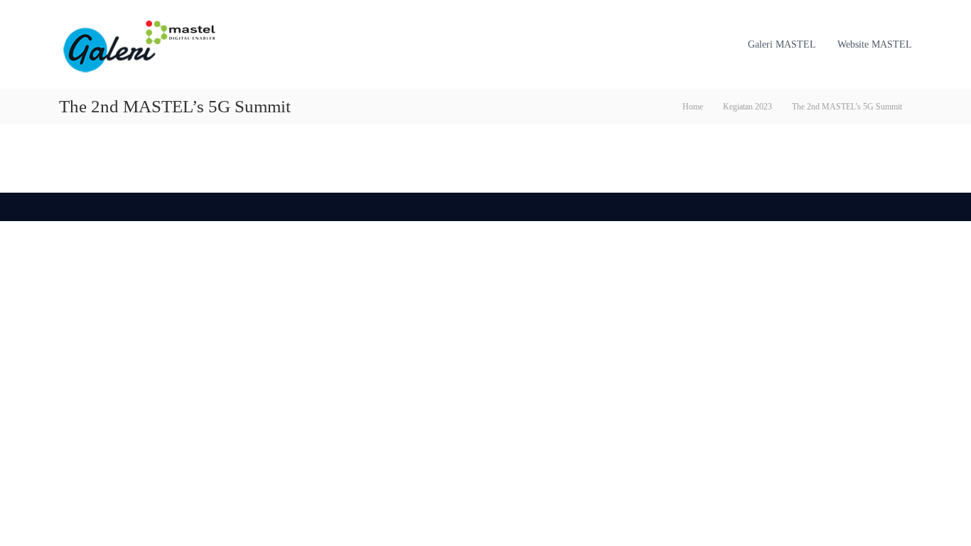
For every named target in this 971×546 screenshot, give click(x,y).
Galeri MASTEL (782, 44)
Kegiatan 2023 (747, 107)
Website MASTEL (874, 44)
